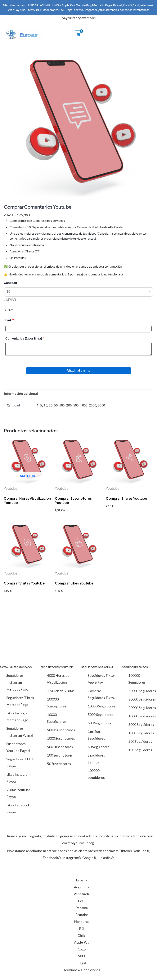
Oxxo (82, 949)
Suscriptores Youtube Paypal (18, 747)
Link (9, 320)
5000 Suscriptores (61, 730)
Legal (81, 963)
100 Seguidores (140, 750)
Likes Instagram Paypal (18, 777)
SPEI (81, 956)
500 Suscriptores (60, 747)
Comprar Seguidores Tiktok (101, 694)
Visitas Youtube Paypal (18, 793)
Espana (81, 880)
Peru (81, 901)
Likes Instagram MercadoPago (18, 716)
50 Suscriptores (59, 764)
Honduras (81, 921)
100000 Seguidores (137, 678)
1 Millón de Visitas (60, 691)
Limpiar (10, 299)
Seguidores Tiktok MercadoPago (20, 701)
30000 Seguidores (142, 699)
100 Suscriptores (60, 755)
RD (81, 928)
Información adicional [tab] (21, 393)
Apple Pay (81, 942)
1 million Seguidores (96, 734)
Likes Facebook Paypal (18, 808)
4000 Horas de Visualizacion (58, 678)
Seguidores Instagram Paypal (19, 731)
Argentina (81, 887)
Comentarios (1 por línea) (24, 338)
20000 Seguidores (142, 708)
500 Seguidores (99, 723)
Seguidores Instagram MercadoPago (17, 682)
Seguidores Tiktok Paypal (20, 762)
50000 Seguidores (142, 691)
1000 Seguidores (141, 733)
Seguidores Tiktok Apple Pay (101, 678)
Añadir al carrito (78, 370)
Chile (82, 935)
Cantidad (10, 282)
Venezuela (82, 894)
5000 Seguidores (100, 714)
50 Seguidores (99, 747)
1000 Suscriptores (61, 738)
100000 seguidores (96, 774)
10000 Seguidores (101, 706)
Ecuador (81, 914)
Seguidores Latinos (96, 758)
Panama (82, 908)
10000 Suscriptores (56, 718)
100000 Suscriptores (56, 702)
